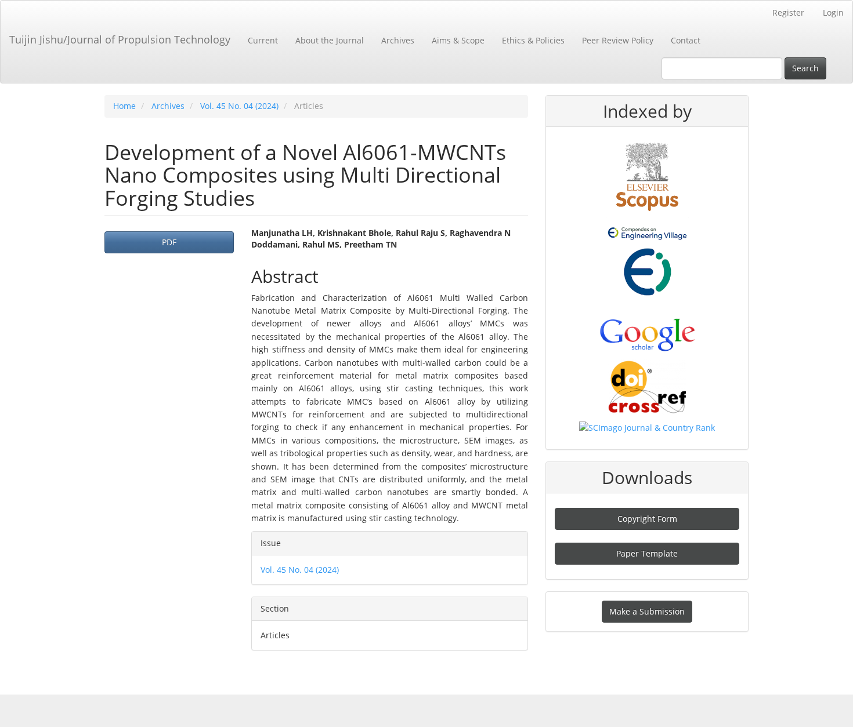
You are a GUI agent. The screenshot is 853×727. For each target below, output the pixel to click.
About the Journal (329, 40)
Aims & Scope (458, 40)
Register (788, 12)
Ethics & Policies (533, 40)
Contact (685, 40)
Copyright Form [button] (647, 518)
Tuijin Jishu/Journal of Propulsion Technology (119, 39)
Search (805, 68)
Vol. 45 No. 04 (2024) (239, 105)
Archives (397, 40)
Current (263, 40)
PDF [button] (169, 242)
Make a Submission (647, 611)
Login (833, 12)
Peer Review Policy (617, 40)
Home (124, 105)
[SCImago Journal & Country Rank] (647, 426)
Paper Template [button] (647, 553)
